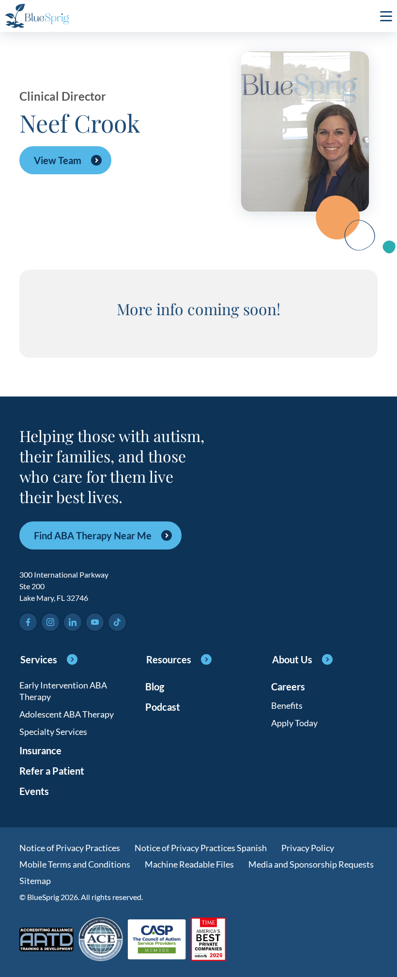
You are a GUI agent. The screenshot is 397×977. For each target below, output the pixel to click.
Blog (154, 686)
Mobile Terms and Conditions (74, 864)
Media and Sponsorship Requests (311, 864)
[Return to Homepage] (37, 16)
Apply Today (294, 722)
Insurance (40, 750)
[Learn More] (208, 939)
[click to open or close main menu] (386, 16)
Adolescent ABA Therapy (66, 714)
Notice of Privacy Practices (69, 847)
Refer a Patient (51, 771)
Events (34, 791)
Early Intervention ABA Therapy (63, 691)
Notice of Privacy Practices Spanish (201, 847)
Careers (288, 686)
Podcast (162, 707)
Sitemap (35, 880)
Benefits (287, 705)
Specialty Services (53, 731)
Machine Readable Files (189, 864)
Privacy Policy (307, 847)
